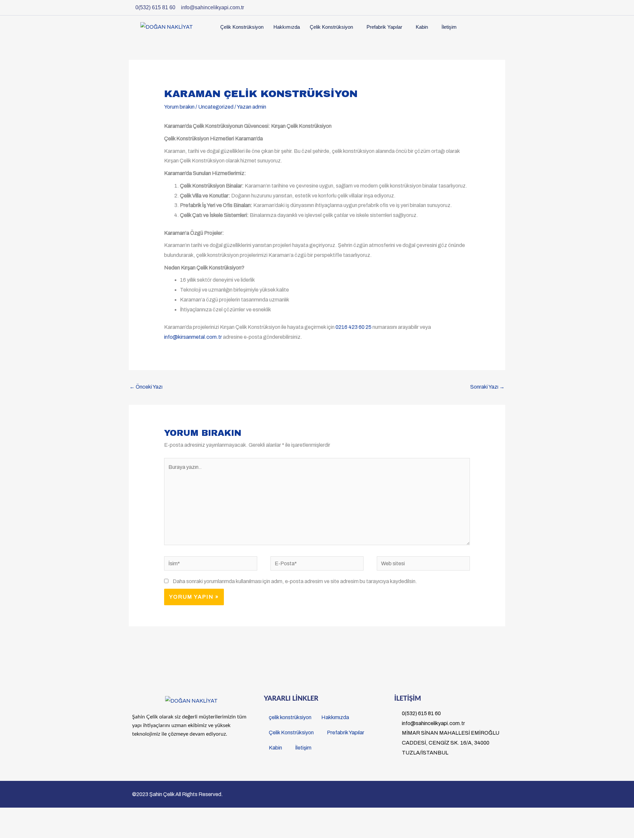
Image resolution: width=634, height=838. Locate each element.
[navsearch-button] (491, 25)
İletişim (449, 27)
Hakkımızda (286, 27)
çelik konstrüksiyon (242, 27)
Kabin (422, 27)
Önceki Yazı (145, 387)
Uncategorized (215, 107)
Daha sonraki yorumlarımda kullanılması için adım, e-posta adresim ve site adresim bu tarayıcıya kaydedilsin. (295, 581)
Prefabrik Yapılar (384, 27)
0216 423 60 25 (353, 327)
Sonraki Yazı (487, 387)
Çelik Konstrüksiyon (331, 27)
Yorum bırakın (179, 107)
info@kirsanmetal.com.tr (193, 337)
